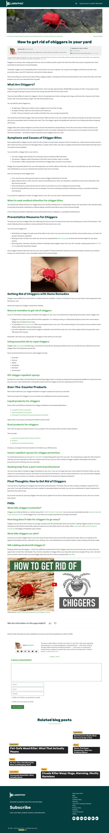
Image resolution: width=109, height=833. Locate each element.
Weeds (74, 814)
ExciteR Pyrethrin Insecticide (21, 410)
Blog (73, 795)
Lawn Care (14, 744)
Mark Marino (29, 49)
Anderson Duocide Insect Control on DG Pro (26, 438)
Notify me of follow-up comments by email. (26, 697)
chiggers (52, 656)
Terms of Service (77, 812)
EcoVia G (14, 441)
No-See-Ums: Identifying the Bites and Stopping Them (22, 764)
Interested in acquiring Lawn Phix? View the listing (26, 802)
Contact (74, 797)
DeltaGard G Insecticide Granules (22, 443)
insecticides (78, 526)
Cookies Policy (77, 799)
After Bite (71, 554)
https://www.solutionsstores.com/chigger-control (33, 612)
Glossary (75, 801)
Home (95, 36)
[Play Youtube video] (54, 584)
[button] (76, 3)
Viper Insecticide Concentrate (22, 412)
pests (57, 656)
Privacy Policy (76, 808)
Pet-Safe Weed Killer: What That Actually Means (37, 750)
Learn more (95, 53)
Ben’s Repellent (38, 457)
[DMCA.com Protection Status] (23, 830)
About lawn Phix (77, 793)
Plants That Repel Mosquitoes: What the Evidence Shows (83, 750)
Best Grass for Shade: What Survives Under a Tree (85, 737)
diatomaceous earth (27, 324)
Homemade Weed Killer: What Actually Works (22, 776)
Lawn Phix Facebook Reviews (81, 803)
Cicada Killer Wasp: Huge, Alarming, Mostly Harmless (70, 775)
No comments (76, 50)
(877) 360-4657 (97, 3)
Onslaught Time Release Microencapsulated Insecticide (30, 415)
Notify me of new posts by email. (23, 702)
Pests (100, 36)
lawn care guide (63, 238)
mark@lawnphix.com (51, 651)
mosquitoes (20, 346)
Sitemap (75, 810)
